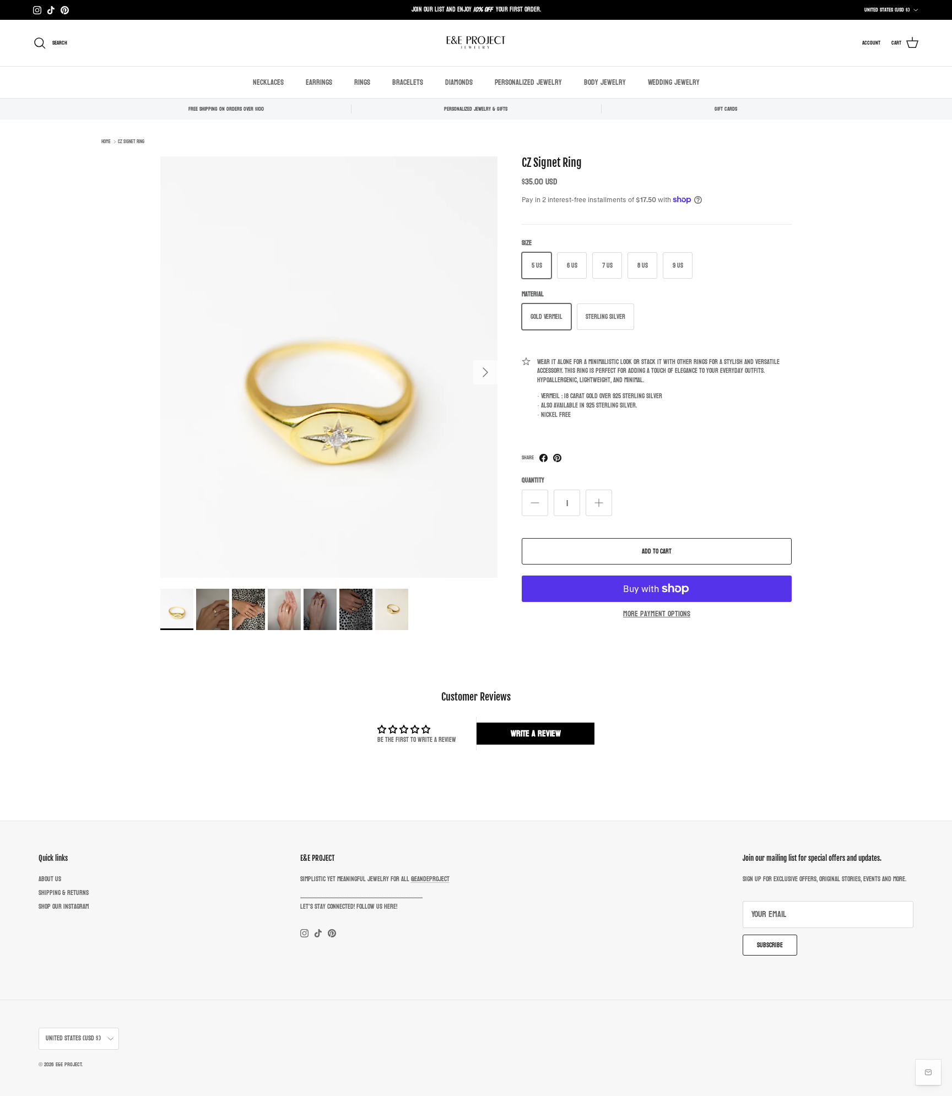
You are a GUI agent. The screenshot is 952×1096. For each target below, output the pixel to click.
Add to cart (657, 551)
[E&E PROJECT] (476, 43)
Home (106, 141)
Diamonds (459, 82)
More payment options (656, 614)
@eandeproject (430, 879)
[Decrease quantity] (535, 503)
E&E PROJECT (69, 1065)
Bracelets (407, 82)
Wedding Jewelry (674, 82)
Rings (362, 82)
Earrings (319, 82)
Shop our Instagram (64, 906)
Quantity (533, 480)
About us (50, 879)
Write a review (536, 733)
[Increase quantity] (599, 503)
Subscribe (770, 945)
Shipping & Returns (64, 893)
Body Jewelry (605, 82)
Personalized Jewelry (528, 82)
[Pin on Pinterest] (557, 458)
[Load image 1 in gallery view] (328, 367)
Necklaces (268, 82)
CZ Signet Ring (131, 141)
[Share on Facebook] (543, 458)
